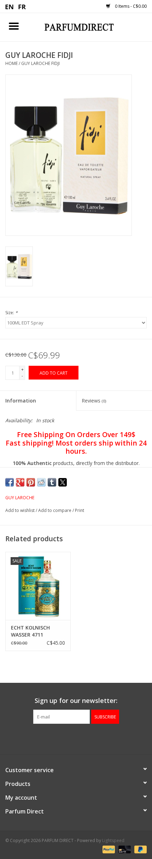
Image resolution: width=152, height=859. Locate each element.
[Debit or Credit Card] (124, 849)
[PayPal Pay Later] (139, 849)
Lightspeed (113, 840)
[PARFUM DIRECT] (90, 26)
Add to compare (55, 510)
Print (79, 510)
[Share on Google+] (20, 482)
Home (11, 63)
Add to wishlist (20, 510)
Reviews (94, 400)
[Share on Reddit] (41, 482)
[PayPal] (108, 849)
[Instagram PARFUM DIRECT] (82, 738)
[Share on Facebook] (9, 482)
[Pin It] (31, 482)
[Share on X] (62, 482)
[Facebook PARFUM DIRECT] (69, 738)
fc (22, 6)
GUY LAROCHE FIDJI (40, 63)
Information (20, 400)
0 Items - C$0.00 (130, 6)
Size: (11, 313)
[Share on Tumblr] (52, 482)
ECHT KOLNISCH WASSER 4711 (30, 631)
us (9, 6)
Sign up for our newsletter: (76, 700)
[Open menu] (14, 26)
